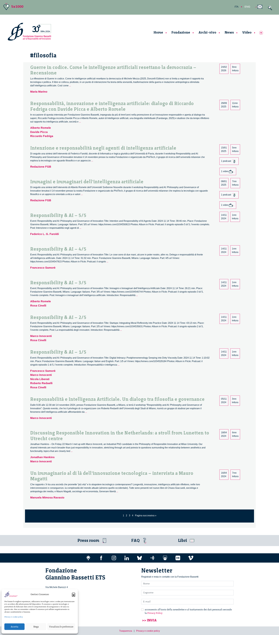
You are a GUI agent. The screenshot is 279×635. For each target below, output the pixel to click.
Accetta (14, 626)
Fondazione (180, 32)
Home (158, 32)
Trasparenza (125, 631)
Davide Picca (39, 132)
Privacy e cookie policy (13, 617)
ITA (236, 6)
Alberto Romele (40, 127)
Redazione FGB (40, 166)
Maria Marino (38, 91)
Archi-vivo (207, 32)
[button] (73, 594)
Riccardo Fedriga (41, 136)
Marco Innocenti (41, 336)
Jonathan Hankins (42, 457)
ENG (247, 6)
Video (247, 32)
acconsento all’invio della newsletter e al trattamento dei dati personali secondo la (188, 611)
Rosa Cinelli (38, 305)
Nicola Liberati (39, 379)
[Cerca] (269, 8)
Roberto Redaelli (41, 383)
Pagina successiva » (145, 515)
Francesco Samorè (43, 267)
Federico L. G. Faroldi (44, 234)
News (229, 32)
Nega (36, 626)
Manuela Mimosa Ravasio (47, 497)
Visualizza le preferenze (61, 626)
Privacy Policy (154, 613)
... (70, 85)
